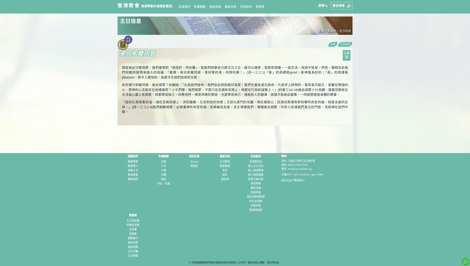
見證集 (133, 233)
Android (304, 174)
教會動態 (225, 165)
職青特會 (256, 187)
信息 (333, 44)
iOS (296, 174)
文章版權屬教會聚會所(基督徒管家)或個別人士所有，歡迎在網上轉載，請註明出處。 (236, 262)
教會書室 (133, 174)
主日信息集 (132, 220)
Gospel (194, 161)
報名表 (225, 179)
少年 (163, 165)
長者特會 (256, 205)
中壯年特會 (255, 201)
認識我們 (184, 6)
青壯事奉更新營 (256, 196)
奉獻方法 (133, 170)
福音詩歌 (133, 242)
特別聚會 (256, 183)
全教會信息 (255, 161)
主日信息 (345, 31)
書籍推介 (133, 238)
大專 (163, 170)
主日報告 (225, 161)
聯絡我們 (133, 179)
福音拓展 (215, 6)
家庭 (163, 179)
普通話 (194, 165)
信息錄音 (246, 6)
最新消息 (230, 6)
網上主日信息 (255, 165)
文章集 (133, 229)
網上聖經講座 (255, 174)
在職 (163, 174)
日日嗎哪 (133, 255)
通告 (224, 174)
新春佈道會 (255, 209)
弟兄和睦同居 (138, 53)
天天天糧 (133, 251)
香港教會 (129, 5)
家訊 (224, 170)
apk (313, 174)
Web (320, 174)
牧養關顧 (200, 6)
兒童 (163, 161)
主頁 (321, 31)
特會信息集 (132, 224)
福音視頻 (133, 246)
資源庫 (260, 6)
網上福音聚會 (255, 170)
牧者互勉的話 (255, 179)
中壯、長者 (163, 183)
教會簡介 (133, 165)
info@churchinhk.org (300, 168)
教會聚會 (133, 161)
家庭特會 (256, 192)
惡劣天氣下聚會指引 (292, 180)
